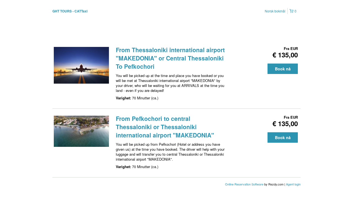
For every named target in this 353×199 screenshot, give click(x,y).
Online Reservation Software (244, 184)
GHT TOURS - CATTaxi (69, 11)
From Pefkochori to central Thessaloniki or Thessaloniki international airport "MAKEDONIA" (165, 126)
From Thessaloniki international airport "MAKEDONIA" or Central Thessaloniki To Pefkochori (170, 58)
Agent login (293, 184)
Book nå (283, 68)
